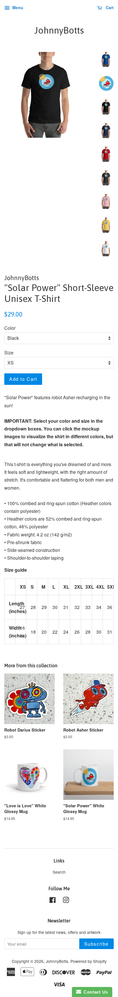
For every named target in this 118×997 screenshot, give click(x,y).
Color (9, 328)
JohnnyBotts (59, 30)
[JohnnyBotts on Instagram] (66, 901)
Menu (17, 7)
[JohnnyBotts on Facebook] (52, 901)
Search (59, 872)
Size (8, 352)
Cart (109, 7)
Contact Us (94, 992)
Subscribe (96, 943)
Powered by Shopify (88, 961)
